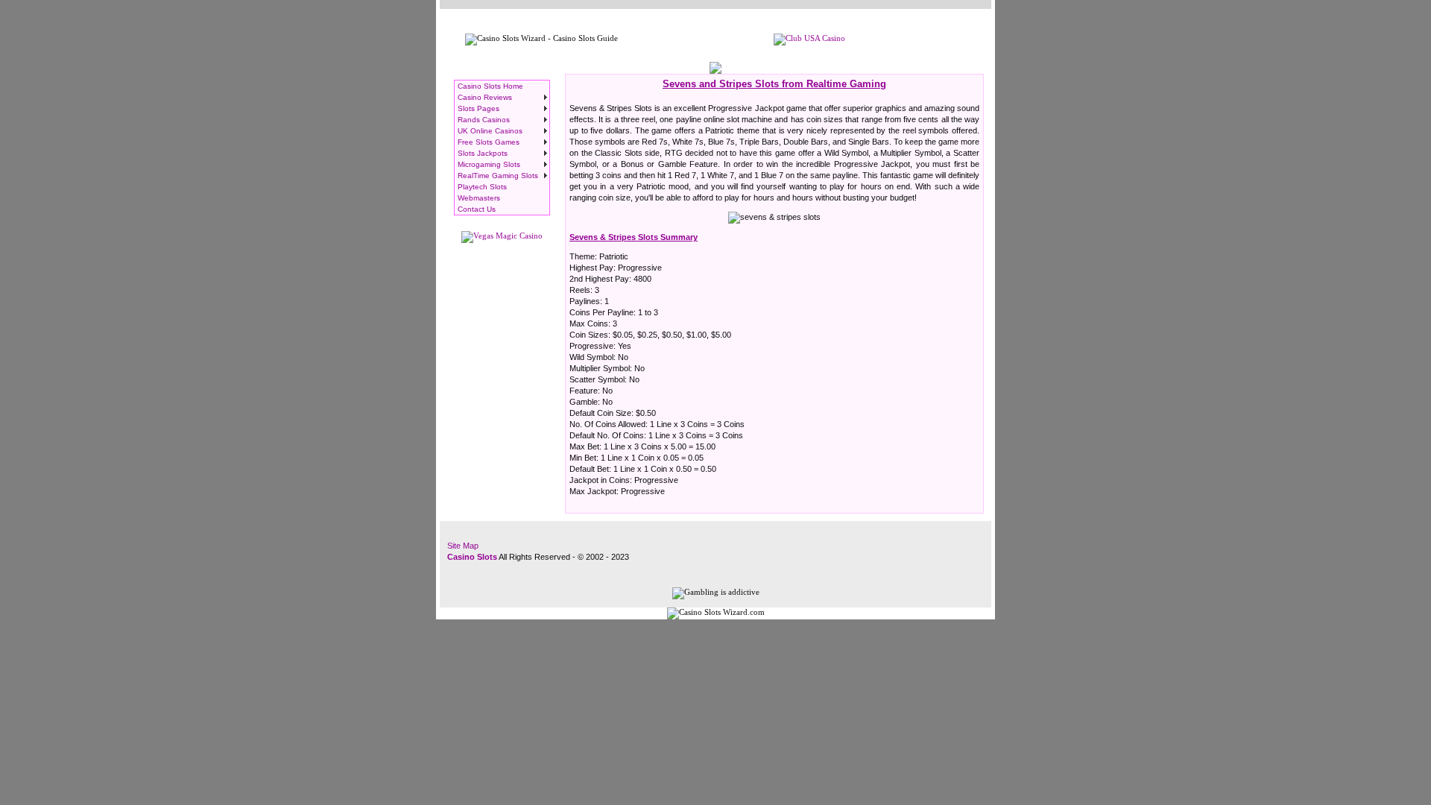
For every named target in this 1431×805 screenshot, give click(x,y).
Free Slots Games (488, 142)
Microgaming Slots (489, 164)
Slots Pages (478, 108)
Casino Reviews (485, 97)
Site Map (462, 545)
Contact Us (477, 209)
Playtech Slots (482, 187)
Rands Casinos (484, 120)
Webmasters (479, 198)
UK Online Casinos (490, 131)
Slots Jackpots (483, 153)
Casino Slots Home (490, 86)
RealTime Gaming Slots (498, 175)
